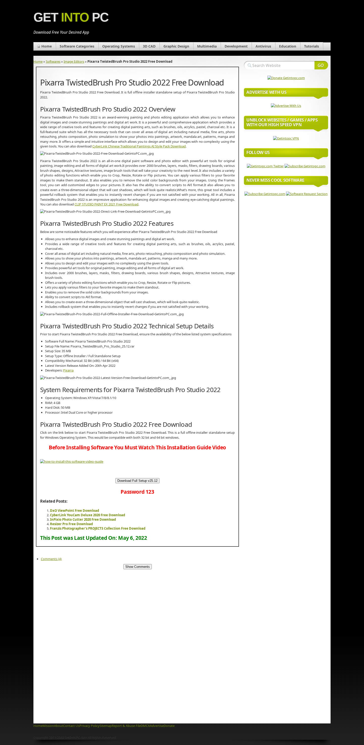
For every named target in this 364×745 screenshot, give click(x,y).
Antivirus (263, 46)
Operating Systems (118, 46)
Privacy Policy (89, 725)
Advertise (157, 725)
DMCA (145, 725)
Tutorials (311, 46)
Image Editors (74, 61)
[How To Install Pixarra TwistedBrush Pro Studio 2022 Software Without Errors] (71, 461)
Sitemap (106, 725)
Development (236, 46)
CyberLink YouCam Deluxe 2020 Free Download (87, 515)
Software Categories (77, 46)
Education (287, 46)
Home (46, 46)
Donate (169, 725)
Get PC (70, 17)
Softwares (53, 61)
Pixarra (68, 370)
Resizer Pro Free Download (71, 524)
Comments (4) (51, 559)
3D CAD (149, 46)
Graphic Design (176, 46)
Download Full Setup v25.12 (137, 481)
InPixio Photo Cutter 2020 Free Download (83, 519)
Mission (48, 725)
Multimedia (207, 46)
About (58, 725)
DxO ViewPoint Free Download (74, 510)
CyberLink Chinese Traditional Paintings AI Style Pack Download (139, 146)
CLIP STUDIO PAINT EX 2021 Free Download (106, 204)
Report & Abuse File (126, 725)
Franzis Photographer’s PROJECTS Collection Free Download (97, 528)
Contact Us (71, 725)
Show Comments (137, 567)
